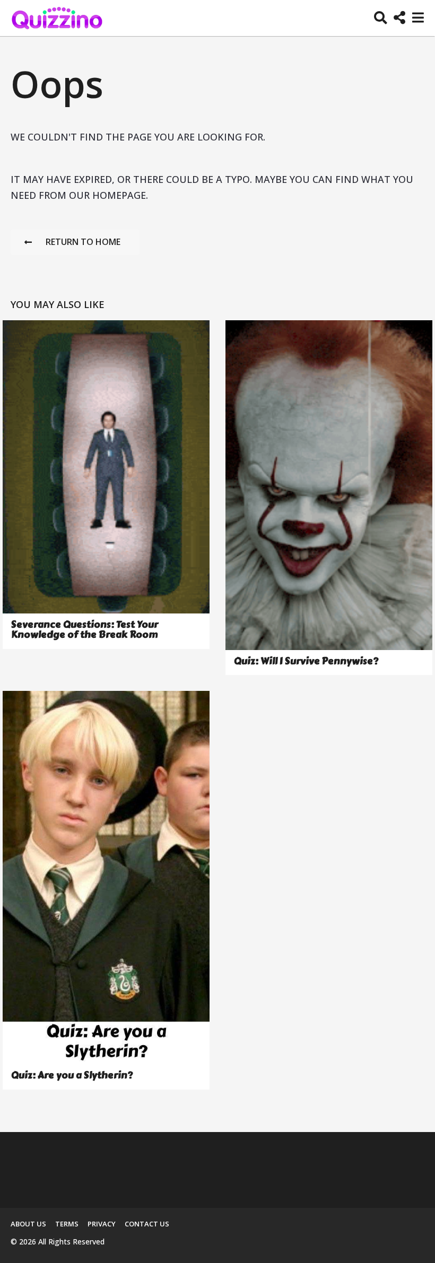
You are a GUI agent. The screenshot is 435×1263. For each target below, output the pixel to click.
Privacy (102, 1224)
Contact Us (147, 1224)
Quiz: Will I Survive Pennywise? (306, 661)
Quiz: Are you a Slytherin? (72, 1075)
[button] (380, 18)
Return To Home (83, 242)
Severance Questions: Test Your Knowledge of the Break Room (84, 629)
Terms (67, 1224)
